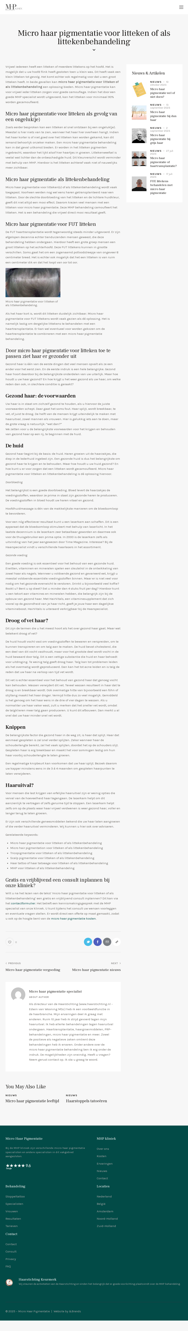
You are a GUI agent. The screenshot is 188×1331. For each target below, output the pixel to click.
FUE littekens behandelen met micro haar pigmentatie (161, 187)
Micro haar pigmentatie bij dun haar (163, 116)
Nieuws (11, 1095)
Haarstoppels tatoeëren (86, 1101)
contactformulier (23, 903)
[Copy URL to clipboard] (117, 942)
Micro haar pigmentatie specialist (55, 991)
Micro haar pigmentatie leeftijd (32, 1101)
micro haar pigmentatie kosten (73, 918)
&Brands (75, 1311)
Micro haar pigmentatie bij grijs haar (160, 139)
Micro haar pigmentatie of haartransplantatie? (163, 162)
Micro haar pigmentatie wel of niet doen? (162, 93)
